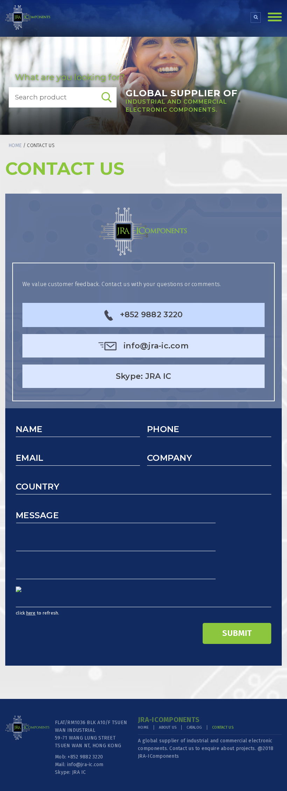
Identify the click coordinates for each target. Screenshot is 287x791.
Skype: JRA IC (143, 376)
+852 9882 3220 (151, 314)
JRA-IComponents (158, 756)
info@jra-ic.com (156, 346)
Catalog (194, 727)
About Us (167, 727)
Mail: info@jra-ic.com (79, 765)
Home (15, 145)
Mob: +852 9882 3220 (79, 757)
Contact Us (222, 727)
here (31, 613)
